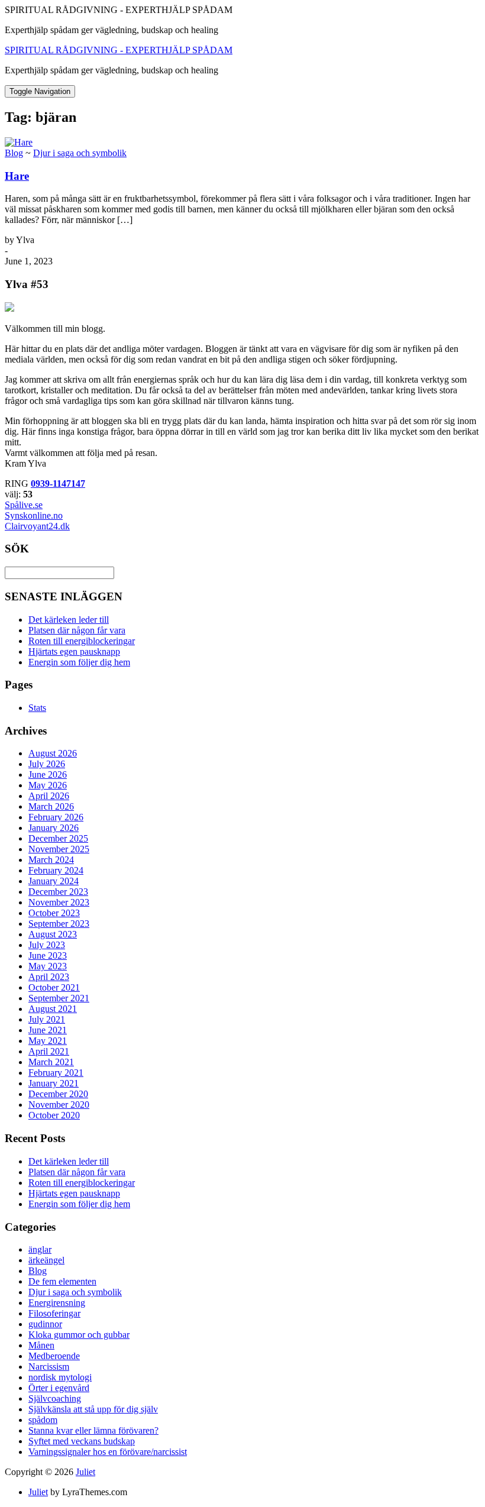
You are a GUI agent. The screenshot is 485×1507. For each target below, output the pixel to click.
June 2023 (47, 955)
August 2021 (52, 1009)
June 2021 (47, 1030)
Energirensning (56, 1303)
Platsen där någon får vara (76, 630)
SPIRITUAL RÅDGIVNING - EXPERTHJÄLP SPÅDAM (118, 50)
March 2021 (51, 1062)
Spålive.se (24, 505)
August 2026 (52, 753)
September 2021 (58, 998)
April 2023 (48, 977)
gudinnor (45, 1324)
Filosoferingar (54, 1313)
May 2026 (47, 785)
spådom (42, 1420)
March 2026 (51, 806)
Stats (37, 708)
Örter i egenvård (58, 1388)
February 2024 (55, 870)
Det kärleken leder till (68, 620)
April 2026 (48, 796)
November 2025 (58, 849)
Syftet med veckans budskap (81, 1441)
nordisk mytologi (60, 1377)
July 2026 (46, 764)
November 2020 (58, 1104)
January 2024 (53, 881)
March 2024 (51, 860)
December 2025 (58, 838)
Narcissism (48, 1367)
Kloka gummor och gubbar (79, 1335)
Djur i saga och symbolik (80, 153)
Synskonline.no (34, 515)
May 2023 (47, 966)
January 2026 (53, 828)
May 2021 (47, 1041)
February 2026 (55, 817)
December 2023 (58, 892)
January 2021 (53, 1083)
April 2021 (48, 1051)
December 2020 (58, 1094)
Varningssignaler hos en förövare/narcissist (107, 1452)
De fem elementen (62, 1281)
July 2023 (46, 945)
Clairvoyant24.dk (37, 526)
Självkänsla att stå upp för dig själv (93, 1409)
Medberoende (54, 1356)
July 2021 (46, 1019)
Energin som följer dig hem (79, 662)
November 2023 (58, 902)
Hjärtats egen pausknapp (74, 651)
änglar (39, 1249)
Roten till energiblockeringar (81, 641)
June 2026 (47, 774)
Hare (17, 176)
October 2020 (54, 1115)
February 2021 (55, 1073)
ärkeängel (46, 1260)
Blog (14, 153)
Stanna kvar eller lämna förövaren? (93, 1430)
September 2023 (58, 924)
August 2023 (52, 934)
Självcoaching (54, 1398)
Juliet (85, 1472)
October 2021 (54, 987)
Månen (41, 1345)
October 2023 (54, 913)
